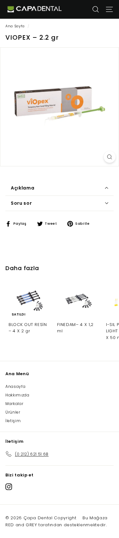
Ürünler (12, 412)
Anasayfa (15, 386)
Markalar (14, 403)
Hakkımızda (17, 395)
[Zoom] (110, 157)
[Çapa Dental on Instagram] (8, 486)
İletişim (13, 420)
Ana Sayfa (15, 26)
